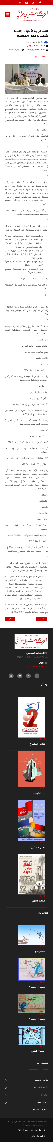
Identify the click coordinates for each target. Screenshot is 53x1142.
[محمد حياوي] (31, 874)
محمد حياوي (38, 901)
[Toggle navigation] (7, 14)
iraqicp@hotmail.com (37, 667)
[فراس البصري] (31, 717)
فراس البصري (37, 744)
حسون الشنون (37, 987)
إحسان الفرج (38, 1051)
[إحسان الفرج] (31, 1035)
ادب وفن (31, 46)
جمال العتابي (38, 848)
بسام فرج (40, 951)
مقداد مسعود (39, 57)
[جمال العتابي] (31, 821)
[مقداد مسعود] (46, 43)
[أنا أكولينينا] (31, 769)
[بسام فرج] (31, 935)
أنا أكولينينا (39, 793)
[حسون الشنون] (31, 969)
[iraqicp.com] (29, 14)
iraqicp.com (42, 1125)
